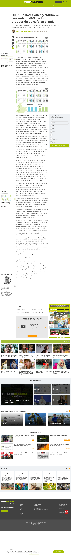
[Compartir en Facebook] (13, 43)
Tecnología (24, 4)
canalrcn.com (61, 506)
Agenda (54, 4)
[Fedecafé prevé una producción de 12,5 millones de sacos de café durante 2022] (7, 58)
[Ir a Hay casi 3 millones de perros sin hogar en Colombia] (7, 438)
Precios (59, 4)
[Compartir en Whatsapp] (13, 45)
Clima (19, 4)
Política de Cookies (37, 510)
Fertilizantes (67, 439)
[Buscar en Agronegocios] (69, 1)
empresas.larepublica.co (63, 505)
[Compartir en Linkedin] (13, 40)
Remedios (41, 4)
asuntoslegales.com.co (63, 504)
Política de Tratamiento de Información (41, 509)
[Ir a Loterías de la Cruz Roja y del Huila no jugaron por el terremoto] (43, 455)
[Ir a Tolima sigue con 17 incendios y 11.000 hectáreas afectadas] (43, 447)
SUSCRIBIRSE (32, 335)
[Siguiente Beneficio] (45, 327)
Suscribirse (4, 510)
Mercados (35, 4)
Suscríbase (58, 1)
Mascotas (14, 4)
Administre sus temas (59, 145)
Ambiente (68, 448)
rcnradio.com (61, 508)
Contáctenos (36, 505)
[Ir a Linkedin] (7, 503)
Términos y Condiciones (38, 508)
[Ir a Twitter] (4, 503)
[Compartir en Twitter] (13, 37)
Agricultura (7, 4)
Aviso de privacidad (37, 506)
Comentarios (48, 4)
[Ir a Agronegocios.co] (7, 501)
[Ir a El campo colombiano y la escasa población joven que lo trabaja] (7, 447)
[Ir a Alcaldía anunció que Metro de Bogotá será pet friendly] (7, 455)
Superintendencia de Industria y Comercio (41, 512)
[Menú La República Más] (66, 1)
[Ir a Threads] (13, 503)
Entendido (58, 551)
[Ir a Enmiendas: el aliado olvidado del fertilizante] (43, 438)
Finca (30, 4)
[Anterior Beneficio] (18, 327)
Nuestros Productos (37, 504)
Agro (33, 439)
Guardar (13, 48)
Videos (64, 4)
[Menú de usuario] (64, 1)
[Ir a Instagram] (10, 503)
